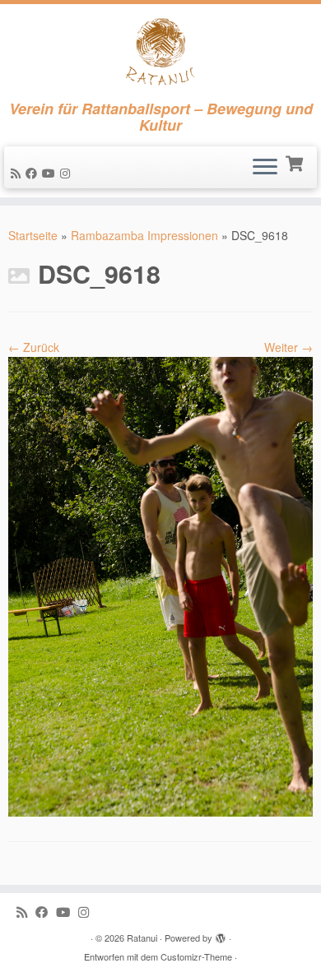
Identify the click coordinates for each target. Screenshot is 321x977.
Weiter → (288, 347)
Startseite (33, 235)
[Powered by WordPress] (220, 934)
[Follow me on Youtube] (51, 172)
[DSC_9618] (160, 584)
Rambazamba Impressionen (144, 235)
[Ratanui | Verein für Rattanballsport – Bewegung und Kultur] (160, 52)
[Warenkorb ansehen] (296, 162)
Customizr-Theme (196, 956)
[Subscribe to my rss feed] (18, 172)
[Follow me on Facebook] (34, 172)
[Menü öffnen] (265, 167)
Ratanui (142, 937)
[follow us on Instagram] (67, 172)
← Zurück (33, 347)
